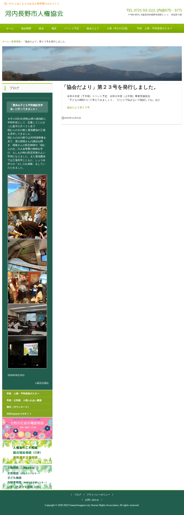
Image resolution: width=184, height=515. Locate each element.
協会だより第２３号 (78, 107)
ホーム (10, 28)
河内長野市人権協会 (33, 13)
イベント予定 (71, 28)
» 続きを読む (42, 382)
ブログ (77, 494)
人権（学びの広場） (118, 28)
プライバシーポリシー (97, 494)
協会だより (93, 28)
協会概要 (26, 28)
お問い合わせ (92, 500)
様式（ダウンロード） (18, 407)
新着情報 (16, 41)
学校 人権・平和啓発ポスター (154, 28)
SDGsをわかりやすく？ (19, 413)
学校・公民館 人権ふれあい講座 (24, 400)
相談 (53, 28)
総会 (41, 28)
